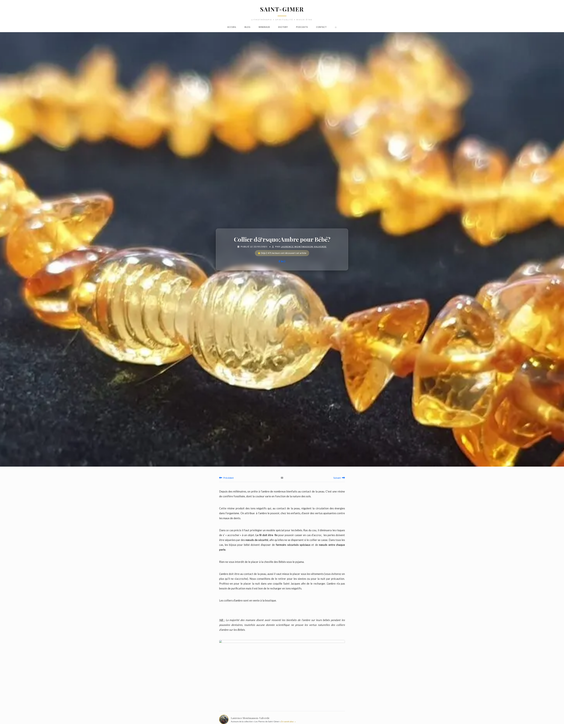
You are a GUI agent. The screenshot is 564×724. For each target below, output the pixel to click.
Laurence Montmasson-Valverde (304, 246)
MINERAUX (264, 27)
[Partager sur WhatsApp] (284, 261)
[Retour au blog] (282, 477)
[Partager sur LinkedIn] (282, 261)
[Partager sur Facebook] (279, 261)
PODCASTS (302, 27)
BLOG (247, 27)
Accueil (231, 27)
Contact (321, 27)
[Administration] (336, 27)
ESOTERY (283, 27)
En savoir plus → (288, 721)
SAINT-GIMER (282, 9)
